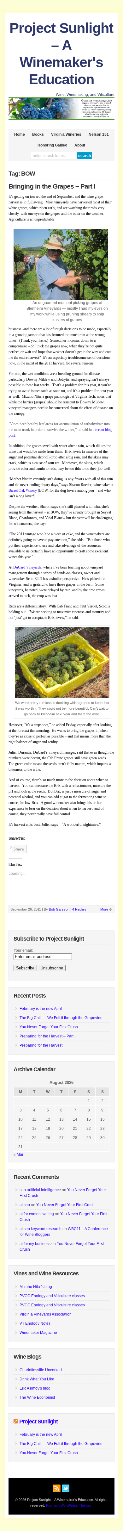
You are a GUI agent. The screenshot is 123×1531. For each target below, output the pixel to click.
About (79, 145)
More (104, 909)
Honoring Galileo (52, 145)
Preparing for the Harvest (41, 1045)
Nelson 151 (99, 134)
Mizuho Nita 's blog (36, 1287)
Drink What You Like (37, 1379)
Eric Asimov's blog (35, 1388)
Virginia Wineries (66, 134)
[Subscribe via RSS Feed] (57, 1487)
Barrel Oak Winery (23, 490)
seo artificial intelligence (40, 1190)
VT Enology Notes (35, 1323)
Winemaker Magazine (38, 1332)
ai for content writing (37, 1214)
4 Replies (79, 909)
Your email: (23, 950)
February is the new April (41, 1008)
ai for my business (35, 1244)
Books (38, 134)
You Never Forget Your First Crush (49, 1027)
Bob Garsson (59, 909)
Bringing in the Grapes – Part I (52, 186)
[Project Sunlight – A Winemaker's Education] (61, 118)
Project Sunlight (38, 1421)
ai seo (25, 1205)
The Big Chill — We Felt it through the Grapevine (61, 1018)
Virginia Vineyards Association (46, 1314)
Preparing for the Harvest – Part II (48, 1036)
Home (19, 134)
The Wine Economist (37, 1397)
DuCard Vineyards (27, 567)
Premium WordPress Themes (68, 1505)
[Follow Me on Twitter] (65, 1487)
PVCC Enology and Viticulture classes (52, 1296)
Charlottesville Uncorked (41, 1370)
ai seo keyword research (41, 1229)
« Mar (18, 1154)
